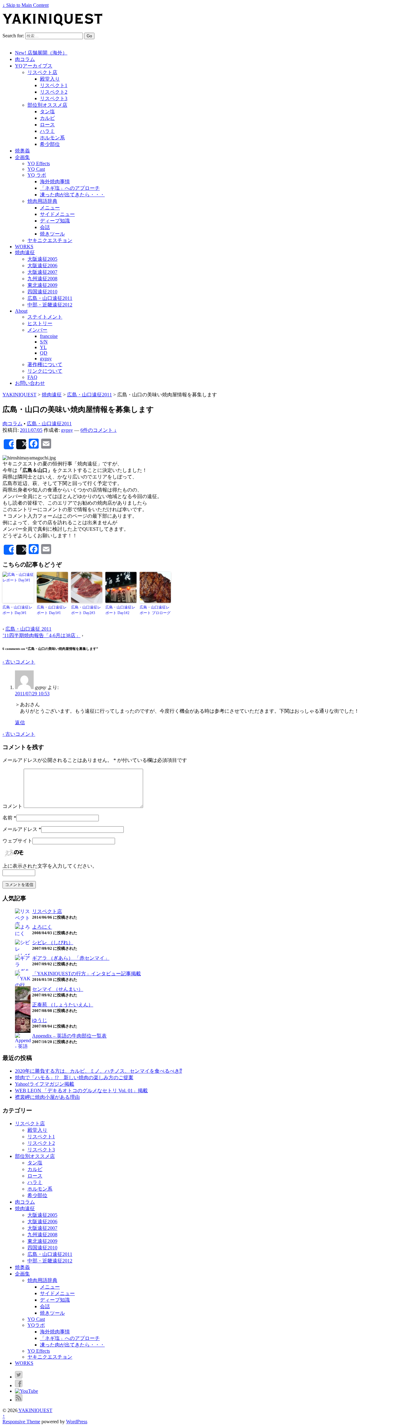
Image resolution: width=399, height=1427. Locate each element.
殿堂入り (50, 79)
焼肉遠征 (25, 252)
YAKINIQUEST (34, 1410)
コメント (12, 806)
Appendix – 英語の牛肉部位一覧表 (69, 1035)
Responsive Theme (21, 1421)
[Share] (8, 444)
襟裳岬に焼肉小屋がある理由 (47, 1097)
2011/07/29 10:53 (32, 693)
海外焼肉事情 (55, 181)
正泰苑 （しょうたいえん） (62, 1004)
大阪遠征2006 (42, 265)
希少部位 (50, 144)
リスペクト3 (53, 98)
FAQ (32, 377)
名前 (7, 817)
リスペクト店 (42, 72)
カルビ (47, 118)
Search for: (13, 35)
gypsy (46, 358)
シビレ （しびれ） (52, 942)
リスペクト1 (53, 85)
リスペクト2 (53, 92)
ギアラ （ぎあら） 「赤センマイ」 (70, 958)
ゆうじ (39, 1020)
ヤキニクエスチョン (49, 240)
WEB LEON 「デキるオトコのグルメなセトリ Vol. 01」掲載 (81, 1090)
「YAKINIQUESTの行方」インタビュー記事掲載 (86, 973)
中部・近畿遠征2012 (49, 304)
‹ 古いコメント (18, 662)
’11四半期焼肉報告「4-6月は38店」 (41, 635)
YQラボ (36, 1325)
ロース (47, 124)
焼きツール (52, 233)
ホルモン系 (52, 137)
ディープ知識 (55, 220)
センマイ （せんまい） (57, 989)
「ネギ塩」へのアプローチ (70, 188)
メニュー (50, 207)
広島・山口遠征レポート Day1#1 (52, 610)
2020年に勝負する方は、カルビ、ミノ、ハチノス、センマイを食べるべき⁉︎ (98, 1071)
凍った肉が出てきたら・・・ (72, 194)
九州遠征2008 (42, 278)
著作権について (44, 364)
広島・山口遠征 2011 (28, 629)
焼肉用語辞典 (42, 201)
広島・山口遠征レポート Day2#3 (86, 610)
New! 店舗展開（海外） (41, 52)
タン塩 (47, 111)
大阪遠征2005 (42, 259)
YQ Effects (38, 163)
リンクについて (44, 371)
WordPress (76, 1421)
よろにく (42, 927)
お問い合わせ (30, 383)
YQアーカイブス (33, 65)
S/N (44, 341)
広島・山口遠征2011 (49, 298)
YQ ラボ (36, 175)
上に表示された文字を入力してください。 (49, 866)
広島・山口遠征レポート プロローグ (155, 610)
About (21, 311)
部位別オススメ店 (47, 105)
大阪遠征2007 (42, 272)
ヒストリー (39, 323)
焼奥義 (22, 150)
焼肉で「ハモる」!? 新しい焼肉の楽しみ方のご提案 (74, 1077)
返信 (20, 722)
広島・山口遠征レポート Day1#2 (120, 610)
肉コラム (25, 59)
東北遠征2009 (42, 285)
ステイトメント (44, 316)
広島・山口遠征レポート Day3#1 (17, 610)
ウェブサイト (17, 840)
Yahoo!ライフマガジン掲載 (44, 1084)
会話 (45, 227)
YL (43, 347)
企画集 (22, 157)
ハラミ (47, 131)
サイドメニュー (57, 214)
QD (43, 353)
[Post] (21, 444)
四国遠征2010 (42, 291)
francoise (49, 336)
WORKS (24, 246)
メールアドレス (19, 829)
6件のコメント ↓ (98, 430)
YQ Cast (36, 169)
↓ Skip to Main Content (25, 5)
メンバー (37, 330)
